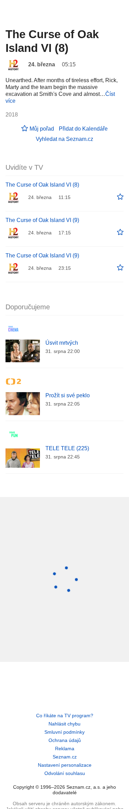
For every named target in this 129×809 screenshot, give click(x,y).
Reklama (64, 748)
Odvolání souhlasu (64, 773)
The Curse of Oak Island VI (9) (42, 220)
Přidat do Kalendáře (83, 129)
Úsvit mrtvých (61, 343)
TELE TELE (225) (67, 448)
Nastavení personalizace (65, 765)
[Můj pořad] (120, 196)
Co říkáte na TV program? (64, 715)
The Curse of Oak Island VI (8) (42, 185)
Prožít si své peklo (67, 395)
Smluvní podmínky (64, 732)
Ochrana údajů (65, 740)
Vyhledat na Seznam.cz (64, 139)
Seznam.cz (65, 757)
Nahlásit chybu (64, 724)
